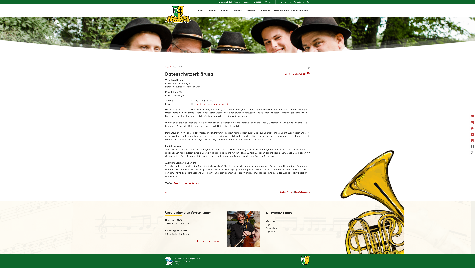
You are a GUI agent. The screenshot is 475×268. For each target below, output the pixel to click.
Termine (250, 10)
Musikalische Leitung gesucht (291, 10)
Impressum (271, 231)
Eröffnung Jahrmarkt (176, 230)
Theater (237, 10)
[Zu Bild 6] (240, 49)
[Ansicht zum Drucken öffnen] (309, 67)
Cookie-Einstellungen (297, 73)
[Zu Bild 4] (234, 49)
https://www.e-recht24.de (186, 182)
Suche (283, 2)
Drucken (290, 192)
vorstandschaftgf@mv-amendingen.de (235, 2)
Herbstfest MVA (173, 220)
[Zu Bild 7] (243, 49)
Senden (283, 192)
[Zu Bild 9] (250, 49)
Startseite (270, 221)
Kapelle (212, 10)
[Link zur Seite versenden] (305, 67)
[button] (10, 41)
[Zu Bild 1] (225, 49)
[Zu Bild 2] (228, 49)
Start (201, 10)
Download (265, 10)
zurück (167, 192)
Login (268, 224)
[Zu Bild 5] (237, 49)
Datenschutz (271, 228)
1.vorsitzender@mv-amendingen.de (211, 104)
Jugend (224, 10)
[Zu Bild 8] (247, 49)
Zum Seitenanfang (302, 192)
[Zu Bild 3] (231, 49)
